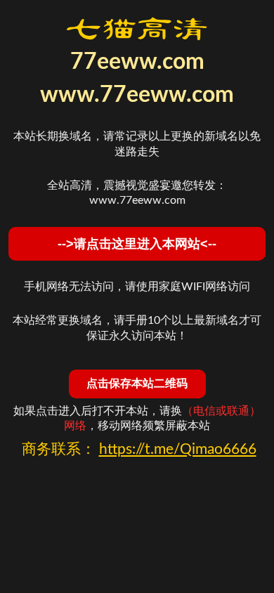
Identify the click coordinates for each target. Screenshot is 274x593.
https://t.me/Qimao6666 (177, 449)
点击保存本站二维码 (137, 383)
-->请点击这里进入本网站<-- (137, 244)
